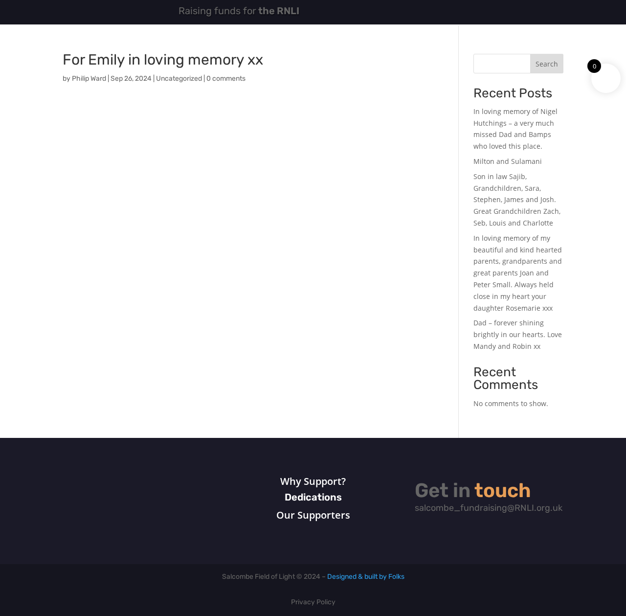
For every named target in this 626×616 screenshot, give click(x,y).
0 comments (226, 79)
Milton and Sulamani (507, 161)
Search (547, 63)
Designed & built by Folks (365, 577)
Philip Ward (89, 79)
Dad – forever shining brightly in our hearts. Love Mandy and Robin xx (517, 334)
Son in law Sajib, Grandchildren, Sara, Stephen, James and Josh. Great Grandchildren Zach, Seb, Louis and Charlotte (516, 200)
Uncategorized (179, 79)
